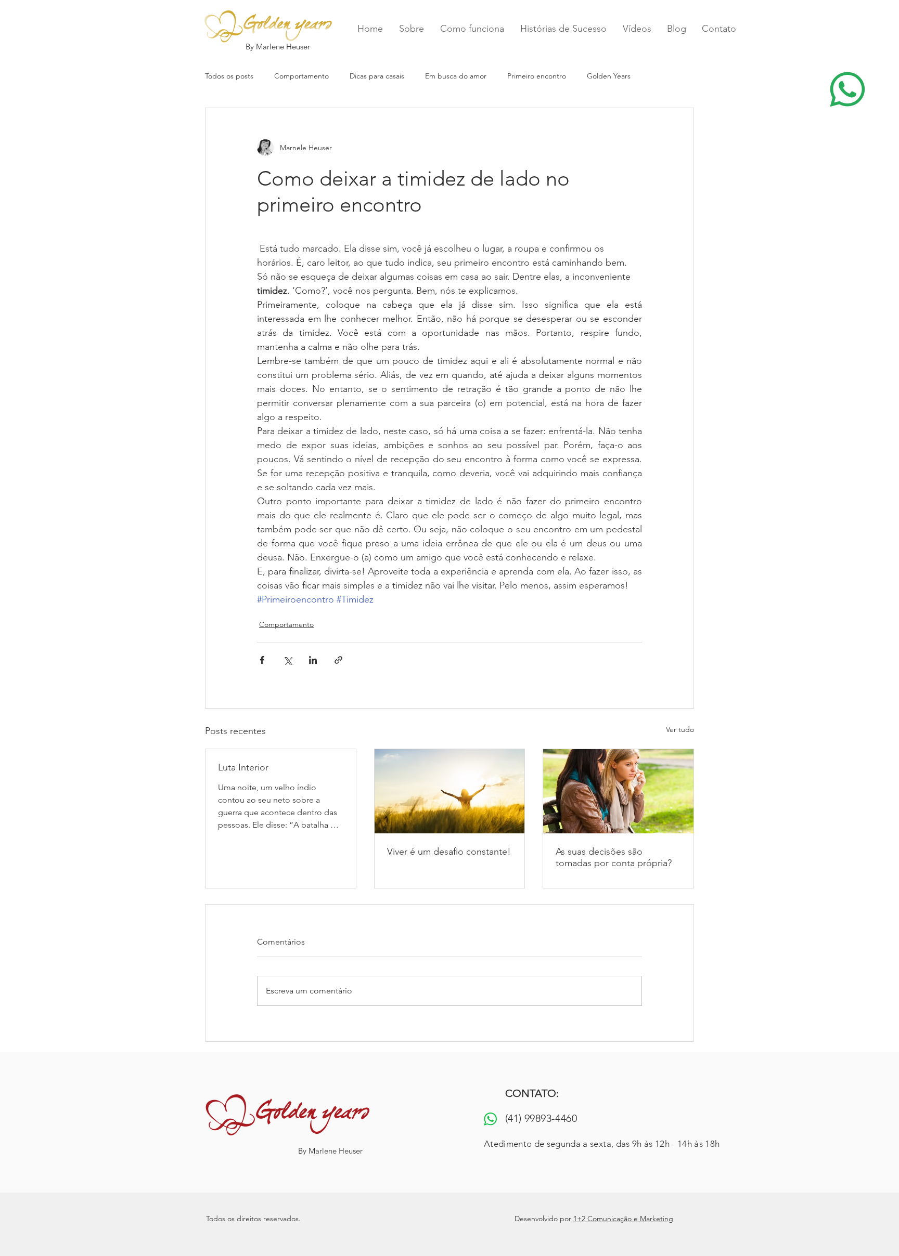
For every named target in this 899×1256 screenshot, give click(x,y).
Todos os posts (229, 76)
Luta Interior (243, 767)
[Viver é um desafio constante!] (450, 791)
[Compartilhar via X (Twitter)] (287, 660)
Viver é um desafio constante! (449, 851)
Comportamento (301, 76)
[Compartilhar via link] (338, 660)
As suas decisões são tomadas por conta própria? (614, 857)
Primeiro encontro (536, 76)
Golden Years (609, 76)
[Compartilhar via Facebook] (262, 660)
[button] (847, 89)
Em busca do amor (455, 76)
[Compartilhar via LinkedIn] (313, 660)
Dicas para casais (377, 76)
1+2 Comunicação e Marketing (623, 1218)
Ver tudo (680, 729)
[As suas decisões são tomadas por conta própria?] (618, 791)
